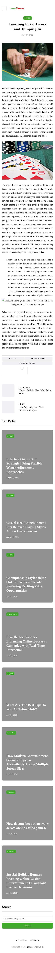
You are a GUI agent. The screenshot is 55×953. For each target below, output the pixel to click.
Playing (13, 359)
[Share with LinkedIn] (42, 369)
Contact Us (21, 940)
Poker (28, 18)
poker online (38, 359)
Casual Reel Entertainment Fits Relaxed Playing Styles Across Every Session (26, 527)
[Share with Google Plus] (39, 369)
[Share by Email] (32, 372)
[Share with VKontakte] (49, 369)
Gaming (11, 733)
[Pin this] (46, 369)
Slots (10, 436)
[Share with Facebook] (32, 369)
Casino (10, 792)
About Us (34, 940)
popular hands (27, 363)
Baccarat (12, 614)
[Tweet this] (35, 369)
